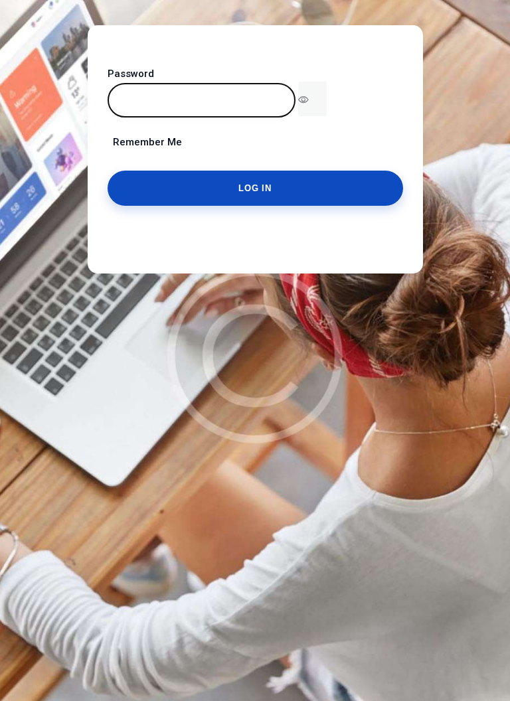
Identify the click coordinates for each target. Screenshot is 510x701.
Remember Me (145, 142)
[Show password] (312, 99)
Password (131, 74)
